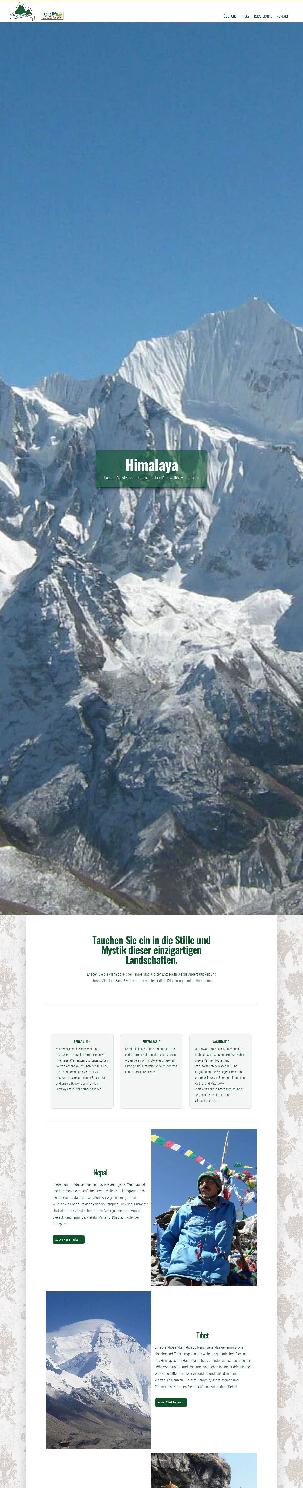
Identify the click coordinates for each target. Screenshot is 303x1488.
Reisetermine (263, 16)
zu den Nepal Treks (68, 1239)
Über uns (230, 16)
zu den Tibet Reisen (171, 1402)
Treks (245, 16)
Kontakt (282, 16)
